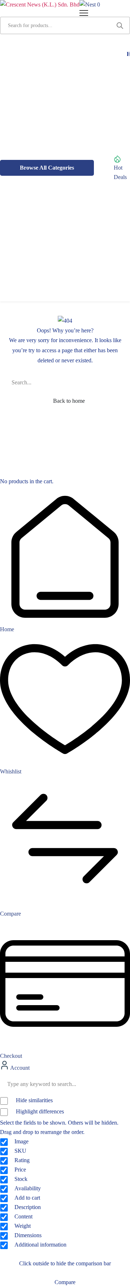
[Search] (119, 25)
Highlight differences (39, 1111)
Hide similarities (33, 1100)
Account (19, 1068)
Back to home (68, 401)
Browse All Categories (47, 168)
